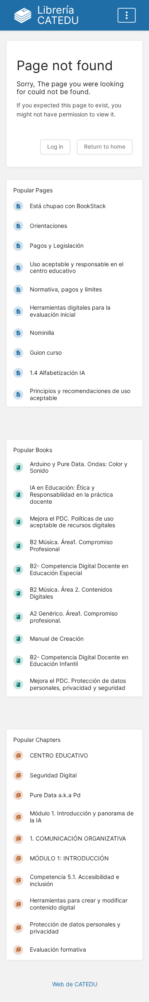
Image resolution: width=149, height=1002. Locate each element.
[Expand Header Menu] (127, 15)
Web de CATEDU (74, 984)
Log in (55, 146)
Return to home (104, 146)
